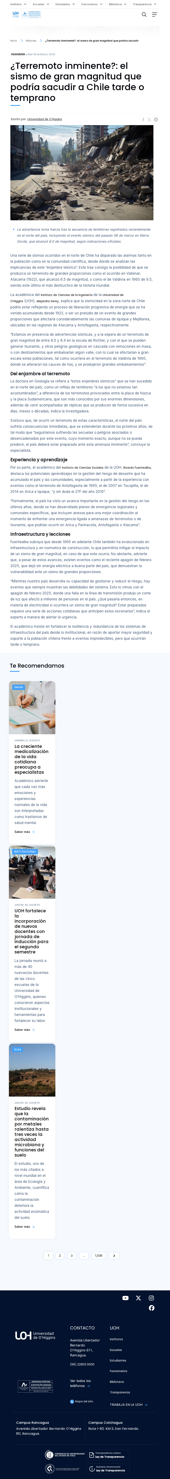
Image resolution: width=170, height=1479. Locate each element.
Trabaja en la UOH (126, 1404)
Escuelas (39, 4)
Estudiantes (64, 4)
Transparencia (143, 4)
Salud (18, 687)
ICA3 (17, 1049)
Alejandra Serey (47, 301)
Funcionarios (90, 4)
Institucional (25, 851)
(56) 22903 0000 (82, 1364)
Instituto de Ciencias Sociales (82, 468)
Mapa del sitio (84, 1401)
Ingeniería (18, 54)
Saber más (23, 832)
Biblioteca (116, 4)
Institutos (16, 4)
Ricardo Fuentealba (137, 468)
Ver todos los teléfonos (80, 1383)
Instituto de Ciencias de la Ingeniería (66, 295)
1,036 (98, 1255)
